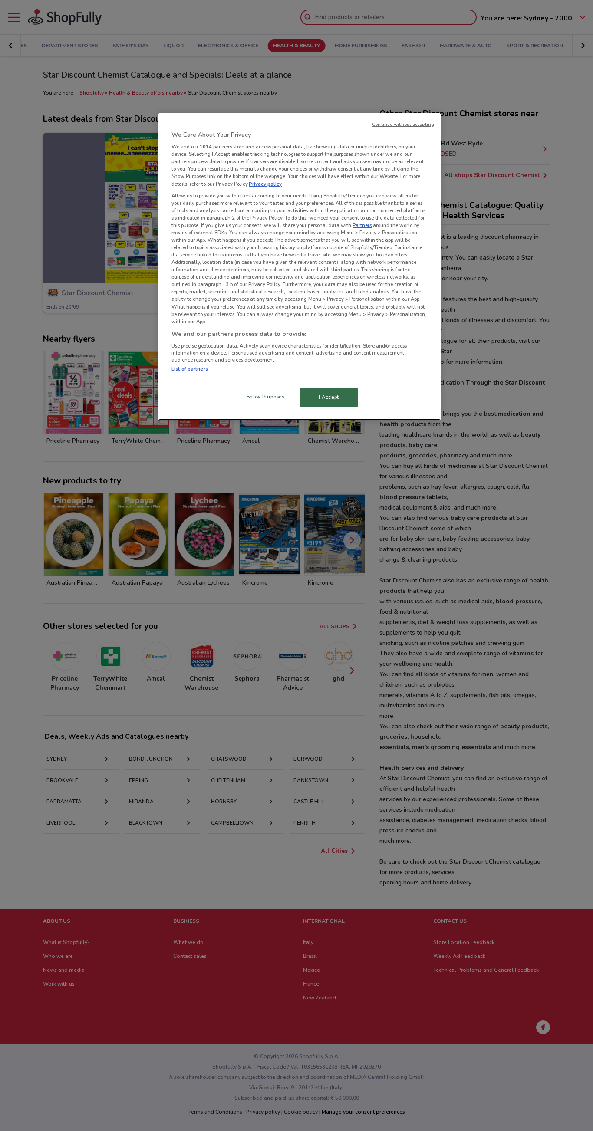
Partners (362, 225)
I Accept (329, 397)
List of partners (189, 368)
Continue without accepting (403, 124)
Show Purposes (265, 396)
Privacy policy (265, 184)
